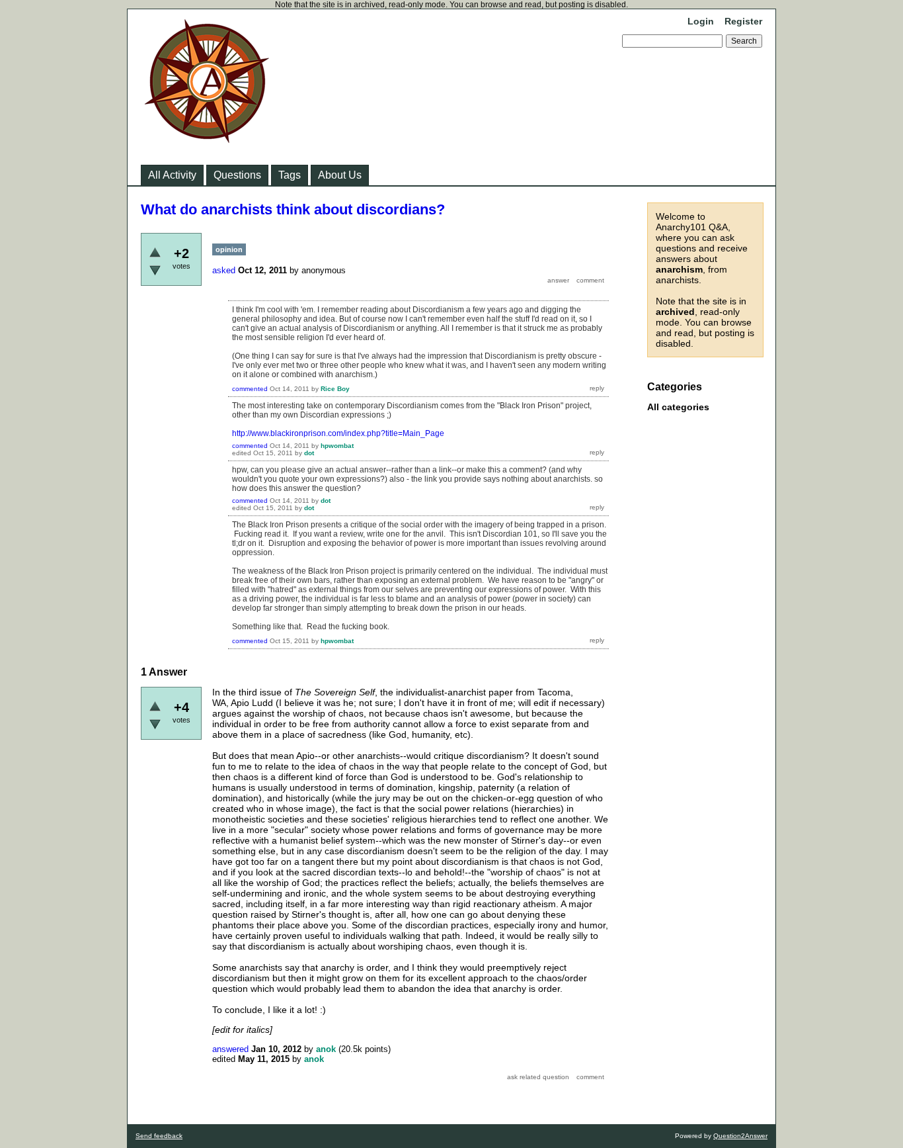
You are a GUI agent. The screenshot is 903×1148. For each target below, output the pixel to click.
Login (700, 21)
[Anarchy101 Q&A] (207, 139)
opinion (229, 249)
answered (230, 1049)
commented (250, 388)
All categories (678, 407)
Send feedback (159, 1135)
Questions (237, 175)
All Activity (172, 175)
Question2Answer (740, 1135)
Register (743, 21)
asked (223, 270)
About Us (340, 175)
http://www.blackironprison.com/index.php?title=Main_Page (338, 433)
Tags (289, 175)
